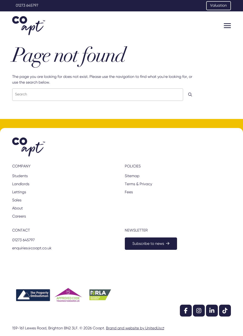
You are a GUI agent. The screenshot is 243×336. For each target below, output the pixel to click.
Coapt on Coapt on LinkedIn (212, 311)
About (17, 208)
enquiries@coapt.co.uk (31, 248)
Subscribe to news (148, 244)
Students (20, 176)
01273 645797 (27, 6)
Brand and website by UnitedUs (133, 328)
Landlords (20, 184)
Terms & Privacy (138, 184)
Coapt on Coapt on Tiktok (225, 311)
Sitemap (132, 176)
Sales (16, 200)
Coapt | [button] (28, 25)
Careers (19, 216)
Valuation (218, 6)
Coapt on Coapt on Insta (199, 311)
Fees (129, 192)
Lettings (19, 192)
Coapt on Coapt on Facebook (186, 311)
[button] (227, 25)
